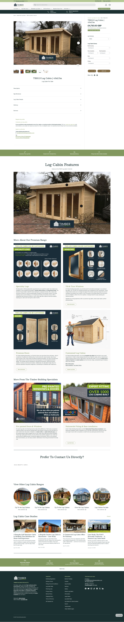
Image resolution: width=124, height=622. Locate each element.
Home (15, 15)
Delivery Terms (49, 581)
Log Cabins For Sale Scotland (71, 601)
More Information (71, 304)
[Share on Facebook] (94, 75)
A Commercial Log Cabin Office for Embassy (74, 535)
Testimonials (68, 606)
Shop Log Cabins (106, 1)
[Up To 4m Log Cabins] (22, 496)
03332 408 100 (90, 581)
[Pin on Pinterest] (97, 75)
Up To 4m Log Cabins (22, 507)
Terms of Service (50, 598)
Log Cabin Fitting (77, 365)
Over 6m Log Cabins (82, 507)
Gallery (66, 588)
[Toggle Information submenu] (69, 8)
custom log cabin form (70, 124)
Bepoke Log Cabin (71, 369)
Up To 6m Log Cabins (62, 507)
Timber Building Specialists (21, 617)
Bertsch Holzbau (68, 578)
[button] (109, 4)
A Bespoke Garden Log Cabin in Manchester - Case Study (49, 535)
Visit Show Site (98, 1)
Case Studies (68, 583)
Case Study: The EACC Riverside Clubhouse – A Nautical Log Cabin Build (96, 536)
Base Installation (69, 365)
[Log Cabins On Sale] (101, 496)
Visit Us (87, 578)
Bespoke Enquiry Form (57, 8)
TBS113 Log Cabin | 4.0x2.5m (32, 15)
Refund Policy (49, 593)
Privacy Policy (49, 591)
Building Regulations (50, 578)
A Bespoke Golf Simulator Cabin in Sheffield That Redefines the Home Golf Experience (25, 536)
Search (66, 603)
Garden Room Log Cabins (21, 15)
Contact (66, 581)
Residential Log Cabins (35, 8)
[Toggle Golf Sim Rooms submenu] (51, 8)
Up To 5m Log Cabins (42, 507)
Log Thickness (91, 36)
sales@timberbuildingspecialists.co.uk (94, 580)
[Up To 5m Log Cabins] (42, 496)
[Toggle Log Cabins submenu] (19, 8)
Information (66, 8)
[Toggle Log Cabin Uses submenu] (29, 8)
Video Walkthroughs (69, 608)
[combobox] (64, 5)
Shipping (95, 27)
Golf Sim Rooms (46, 8)
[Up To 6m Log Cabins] (62, 496)
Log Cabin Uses (24, 8)
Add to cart (104, 70)
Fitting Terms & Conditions (52, 583)
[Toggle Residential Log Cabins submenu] (41, 8)
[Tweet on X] (92, 75)
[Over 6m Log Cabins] (82, 496)
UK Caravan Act (49, 601)
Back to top (62, 568)
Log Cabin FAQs (49, 586)
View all (108, 516)
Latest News (67, 596)
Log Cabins (16, 8)
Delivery (67, 586)
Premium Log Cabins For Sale (94, 17)
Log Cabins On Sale (101, 507)
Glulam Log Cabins (69, 591)
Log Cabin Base (70, 442)
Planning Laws (49, 588)
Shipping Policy (49, 596)
